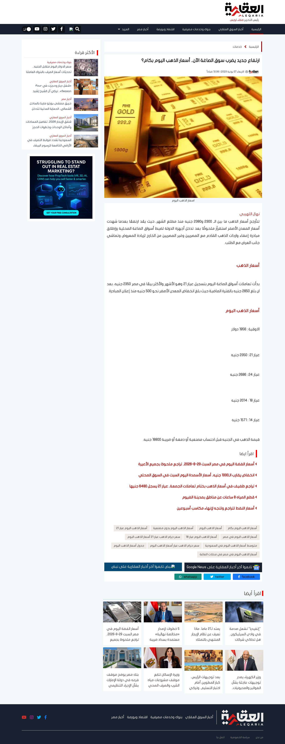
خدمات (237, 46)
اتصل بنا (220, 737)
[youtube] (37, 29)
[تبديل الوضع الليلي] (27, 29)
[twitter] (53, 29)
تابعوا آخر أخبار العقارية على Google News (220, 567)
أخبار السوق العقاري (230, 29)
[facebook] (61, 29)
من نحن (259, 737)
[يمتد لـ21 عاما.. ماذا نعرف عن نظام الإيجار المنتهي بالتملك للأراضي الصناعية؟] (203, 611)
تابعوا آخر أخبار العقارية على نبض (138, 567)
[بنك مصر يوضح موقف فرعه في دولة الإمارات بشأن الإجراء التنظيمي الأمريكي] (122, 657)
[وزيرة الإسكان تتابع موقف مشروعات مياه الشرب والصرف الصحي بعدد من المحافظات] (163, 657)
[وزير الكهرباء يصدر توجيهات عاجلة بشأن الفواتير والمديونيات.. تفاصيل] (244, 660)
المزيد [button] (125, 29)
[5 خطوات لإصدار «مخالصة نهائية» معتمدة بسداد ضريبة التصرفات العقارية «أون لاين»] (163, 611)
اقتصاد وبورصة (165, 29)
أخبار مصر (143, 29)
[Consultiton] (61, 187)
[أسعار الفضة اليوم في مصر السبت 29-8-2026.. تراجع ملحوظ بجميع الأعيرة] (122, 611)
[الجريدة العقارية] (244, 10)
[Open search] (77, 29)
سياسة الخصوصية (240, 737)
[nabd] (69, 29)
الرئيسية (256, 29)
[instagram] (45, 29)
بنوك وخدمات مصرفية (196, 29)
